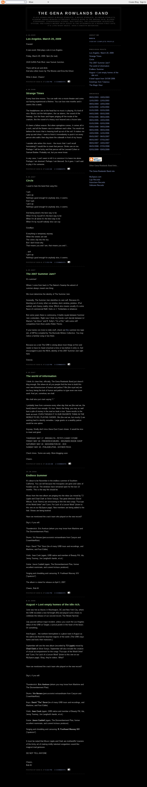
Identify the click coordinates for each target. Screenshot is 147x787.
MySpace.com (95, 177)
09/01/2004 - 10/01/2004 (99, 104)
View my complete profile (101, 41)
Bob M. (92, 38)
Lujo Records (94, 180)
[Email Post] (68, 82)
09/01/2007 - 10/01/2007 (99, 143)
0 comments (60, 82)
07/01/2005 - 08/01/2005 (99, 117)
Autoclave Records (97, 182)
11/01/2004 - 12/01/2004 (99, 107)
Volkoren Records (96, 185)
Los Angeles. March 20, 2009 (101, 53)
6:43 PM (49, 770)
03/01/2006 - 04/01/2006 (99, 127)
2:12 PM (49, 364)
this (67, 330)
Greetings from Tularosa (99, 82)
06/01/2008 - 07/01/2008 (99, 146)
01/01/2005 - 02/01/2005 (99, 110)
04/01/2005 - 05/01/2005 (99, 114)
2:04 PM (49, 82)
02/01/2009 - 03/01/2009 (99, 149)
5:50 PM (49, 262)
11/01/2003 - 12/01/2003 (99, 100)
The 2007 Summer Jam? (99, 63)
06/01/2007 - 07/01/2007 (99, 140)
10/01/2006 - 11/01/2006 (99, 133)
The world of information (99, 66)
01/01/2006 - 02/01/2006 (99, 123)
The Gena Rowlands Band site (102, 171)
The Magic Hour (95, 85)
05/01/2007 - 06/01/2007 (99, 136)
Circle (91, 59)
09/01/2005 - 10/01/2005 (99, 120)
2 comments (59, 169)
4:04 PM (49, 593)
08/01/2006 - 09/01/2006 (99, 130)
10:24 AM (49, 464)
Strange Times (95, 56)
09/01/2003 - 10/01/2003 (99, 97)
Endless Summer (96, 69)
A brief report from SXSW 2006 (102, 79)
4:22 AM (49, 169)
